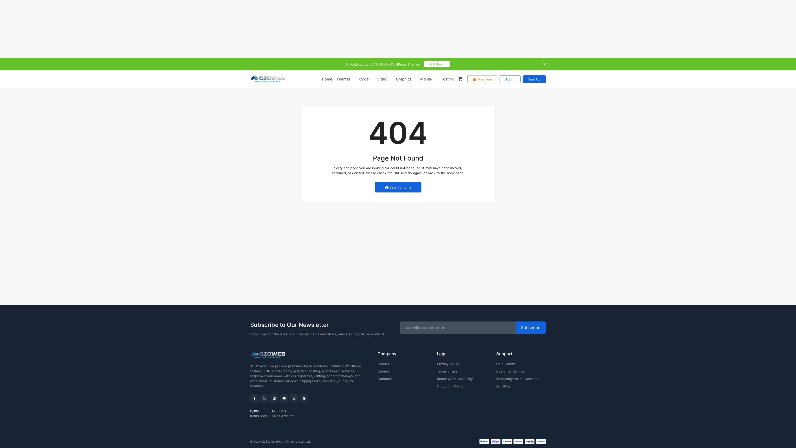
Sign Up (534, 79)
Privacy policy (448, 364)
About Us (384, 364)
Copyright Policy (450, 386)
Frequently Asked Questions (518, 379)
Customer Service (510, 371)
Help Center (505, 364)
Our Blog (503, 386)
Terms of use (447, 371)
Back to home (400, 187)
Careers (383, 371)
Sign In (510, 79)
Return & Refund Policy (455, 379)
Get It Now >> (437, 64)
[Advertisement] (124, 29)
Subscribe (530, 327)
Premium (484, 79)
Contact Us (386, 379)
